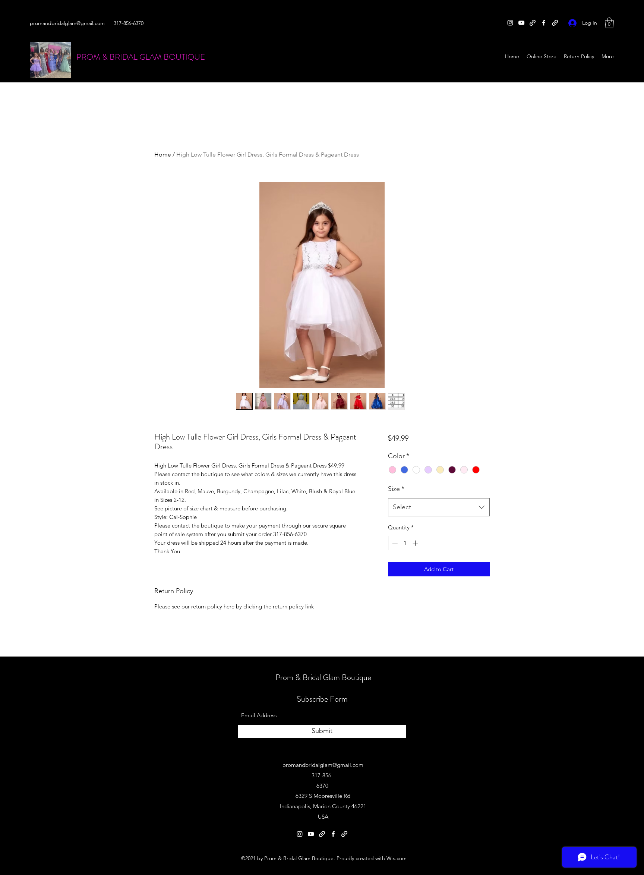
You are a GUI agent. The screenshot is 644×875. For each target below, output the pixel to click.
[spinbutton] (405, 543)
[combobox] (439, 507)
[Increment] (416, 543)
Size (396, 489)
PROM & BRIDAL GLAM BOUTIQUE (140, 57)
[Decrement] (394, 543)
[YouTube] (521, 22)
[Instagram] (510, 22)
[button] (609, 23)
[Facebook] (543, 22)
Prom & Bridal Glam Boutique (323, 677)
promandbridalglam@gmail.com (67, 23)
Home (162, 154)
